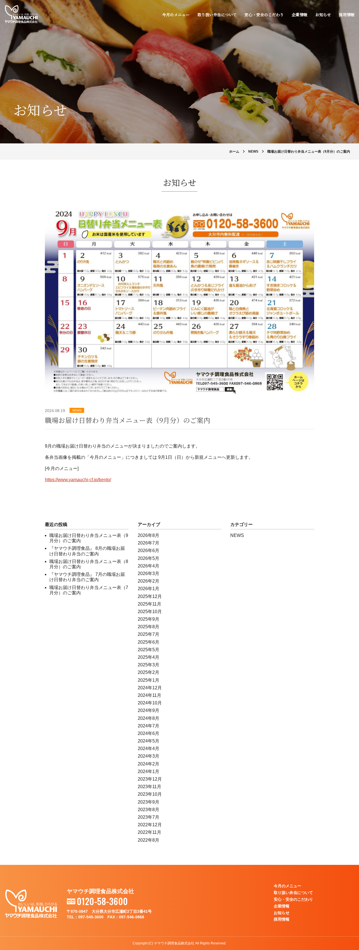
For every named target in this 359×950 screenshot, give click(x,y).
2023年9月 (148, 801)
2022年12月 (150, 824)
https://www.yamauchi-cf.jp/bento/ (78, 479)
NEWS (76, 410)
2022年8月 (148, 839)
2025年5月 (148, 649)
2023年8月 (148, 809)
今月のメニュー (176, 14)
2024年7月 (148, 725)
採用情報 (347, 14)
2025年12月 (150, 596)
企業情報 (299, 14)
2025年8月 (148, 626)
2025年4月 (148, 657)
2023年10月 (150, 794)
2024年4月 (148, 748)
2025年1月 (148, 679)
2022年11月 (149, 832)
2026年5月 (148, 558)
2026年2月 (148, 581)
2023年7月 (148, 817)
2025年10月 (150, 611)
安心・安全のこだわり (264, 14)
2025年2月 (148, 672)
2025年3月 (148, 664)
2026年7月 (148, 543)
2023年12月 (150, 779)
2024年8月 (148, 718)
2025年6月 (148, 641)
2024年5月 (148, 741)
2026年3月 (148, 573)
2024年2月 (148, 763)
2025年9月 (148, 619)
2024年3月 (148, 756)
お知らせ (323, 14)
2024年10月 (150, 702)
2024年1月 (148, 771)
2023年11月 (149, 786)
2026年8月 (148, 535)
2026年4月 (148, 566)
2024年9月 (148, 710)
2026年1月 (148, 588)
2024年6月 (148, 733)
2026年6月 (148, 550)
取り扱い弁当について (217, 14)
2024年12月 (150, 687)
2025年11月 (149, 603)
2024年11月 (149, 695)
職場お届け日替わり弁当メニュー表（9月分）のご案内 (127, 420)
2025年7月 (148, 634)
